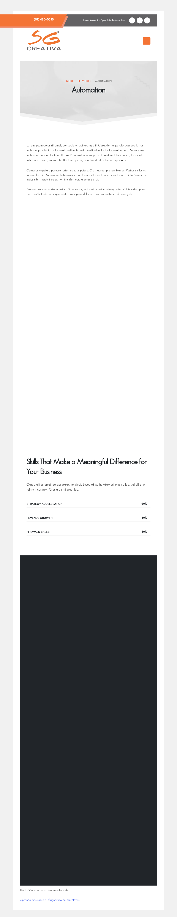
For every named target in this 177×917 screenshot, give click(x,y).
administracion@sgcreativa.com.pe (96, 733)
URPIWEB (133, 875)
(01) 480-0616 (44, 19)
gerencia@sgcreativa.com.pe (124, 727)
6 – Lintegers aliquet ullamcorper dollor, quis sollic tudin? (66, 409)
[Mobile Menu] (146, 41)
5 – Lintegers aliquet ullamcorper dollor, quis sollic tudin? (66, 383)
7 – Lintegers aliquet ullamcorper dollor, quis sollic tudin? (66, 434)
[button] (138, 41)
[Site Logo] (44, 41)
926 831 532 (42, 709)
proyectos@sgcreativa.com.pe (52, 733)
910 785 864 (42, 699)
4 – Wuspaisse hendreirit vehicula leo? (62, 361)
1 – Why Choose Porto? (50, 302)
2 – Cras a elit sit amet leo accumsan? (61, 321)
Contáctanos (41, 597)
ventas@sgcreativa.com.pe (49, 727)
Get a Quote (127, 400)
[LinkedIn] (147, 20)
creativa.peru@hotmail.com (86, 727)
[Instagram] (140, 20)
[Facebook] (132, 20)
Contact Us (127, 346)
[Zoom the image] (46, 633)
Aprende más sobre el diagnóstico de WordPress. (50, 899)
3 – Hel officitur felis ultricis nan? (57, 341)
